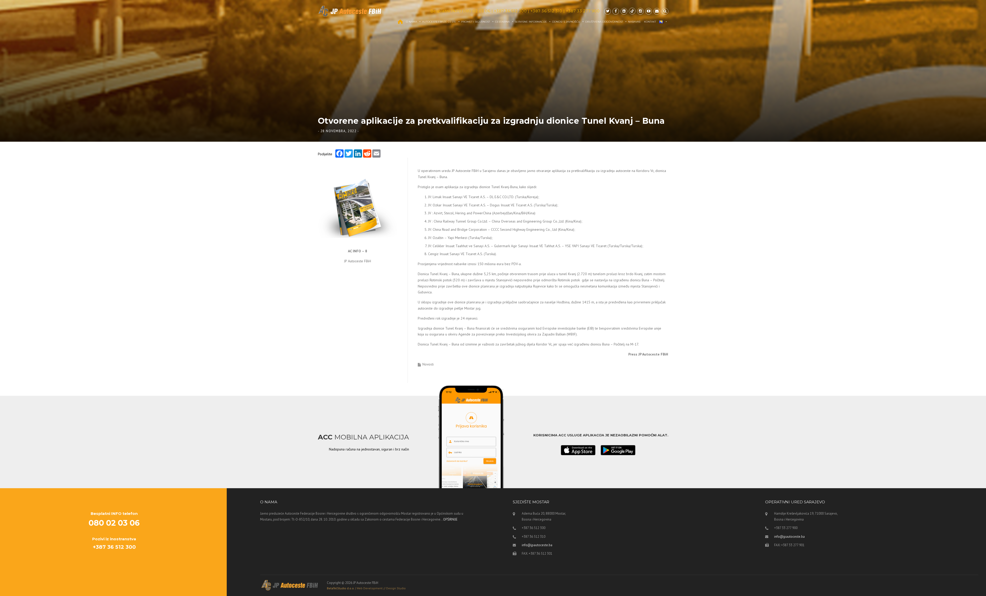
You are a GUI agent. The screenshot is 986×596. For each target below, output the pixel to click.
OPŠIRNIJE (450, 519)
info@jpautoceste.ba (537, 545)
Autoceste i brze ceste (439, 21)
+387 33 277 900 (583, 10)
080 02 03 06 (476, 10)
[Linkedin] (624, 11)
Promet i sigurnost (475, 21)
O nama (411, 21)
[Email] (656, 11)
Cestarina (502, 21)
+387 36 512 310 (546, 10)
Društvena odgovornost (604, 21)
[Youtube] (648, 11)
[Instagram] (640, 11)
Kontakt (650, 21)
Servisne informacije (531, 21)
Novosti (428, 364)
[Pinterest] (632, 11)
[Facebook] (615, 11)
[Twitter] (607, 11)
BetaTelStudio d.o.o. (366, 588)
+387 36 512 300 (510, 10)
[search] (665, 11)
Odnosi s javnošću (566, 21)
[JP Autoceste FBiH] (350, 11)
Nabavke (634, 21)
